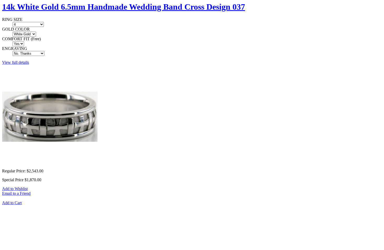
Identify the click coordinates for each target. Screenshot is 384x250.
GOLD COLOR (16, 29)
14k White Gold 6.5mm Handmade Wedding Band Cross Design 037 (123, 7)
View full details (15, 62)
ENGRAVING (14, 48)
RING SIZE (12, 19)
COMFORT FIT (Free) (21, 39)
